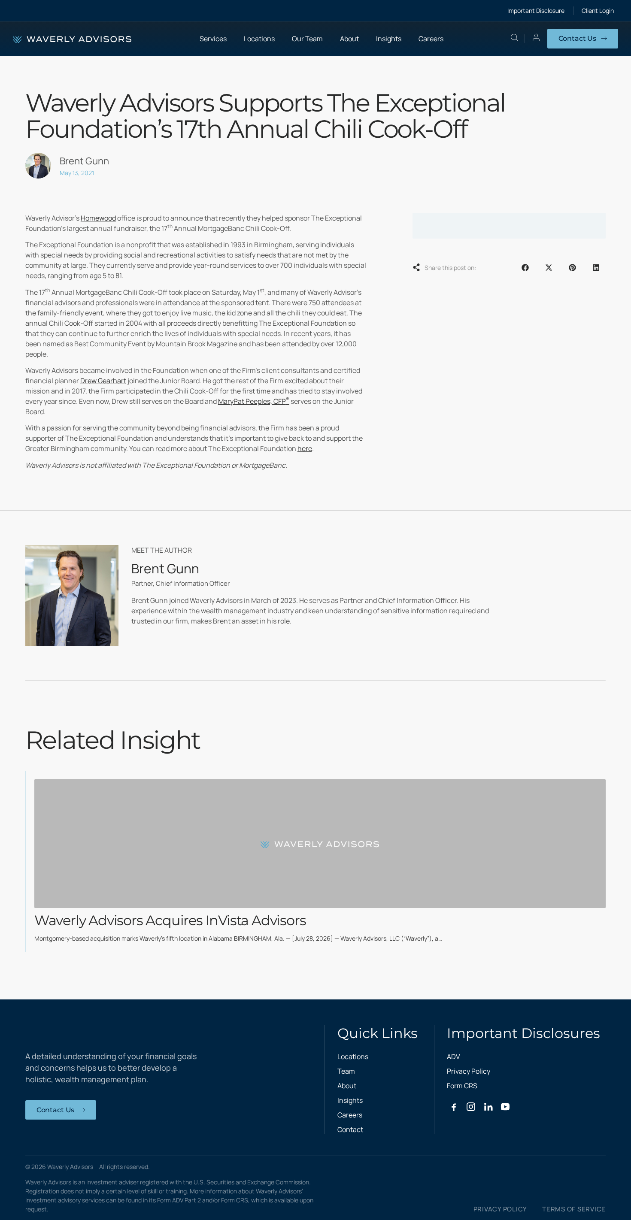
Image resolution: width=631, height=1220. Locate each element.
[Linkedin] (488, 1107)
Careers (431, 38)
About (346, 1085)
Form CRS (462, 1085)
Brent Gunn (165, 568)
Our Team (307, 38)
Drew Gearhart (103, 380)
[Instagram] (471, 1107)
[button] (525, 267)
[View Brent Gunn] (71, 595)
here (304, 448)
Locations (259, 38)
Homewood (98, 218)
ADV (453, 1056)
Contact (350, 1129)
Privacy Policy (468, 1071)
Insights (388, 38)
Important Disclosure (535, 10)
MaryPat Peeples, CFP (253, 401)
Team (346, 1071)
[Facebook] (454, 1107)
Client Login (598, 10)
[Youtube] (505, 1107)
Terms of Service (574, 1209)
